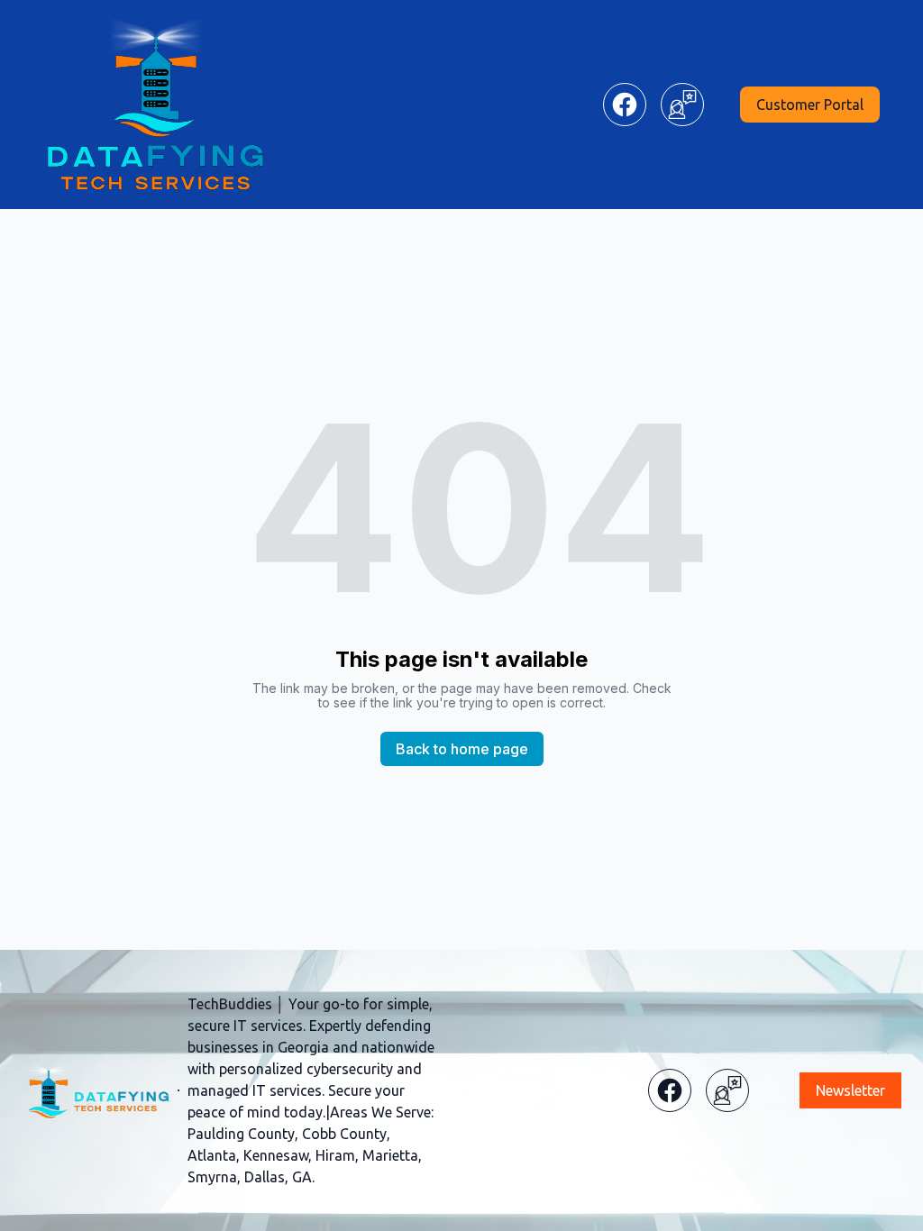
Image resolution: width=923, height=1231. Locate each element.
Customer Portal (810, 104)
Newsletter (850, 1090)
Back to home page (462, 749)
